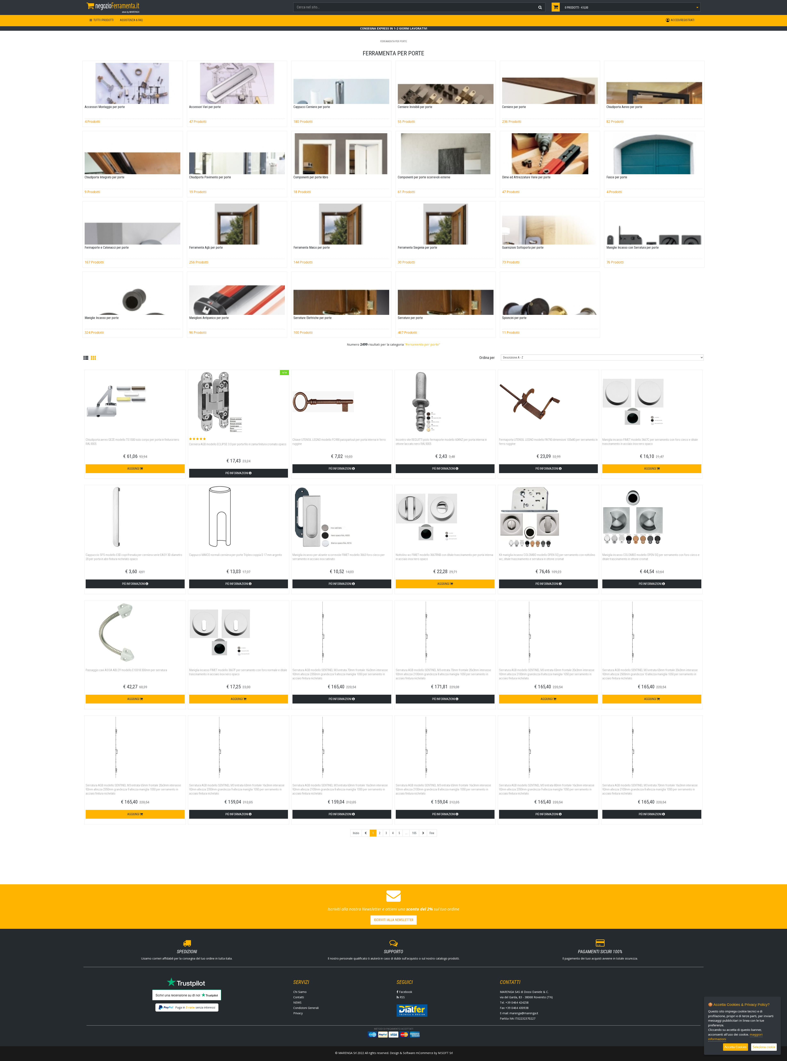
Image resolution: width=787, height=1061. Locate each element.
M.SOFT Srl (445, 1053)
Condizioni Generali (306, 1008)
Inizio (356, 833)
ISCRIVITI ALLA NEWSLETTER (393, 920)
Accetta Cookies (735, 1047)
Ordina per (487, 357)
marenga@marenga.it (524, 1013)
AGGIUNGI (133, 468)
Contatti (298, 997)
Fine (432, 833)
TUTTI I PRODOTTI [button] (103, 20)
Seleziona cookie (764, 1047)
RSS (402, 997)
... (406, 833)
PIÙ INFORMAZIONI (237, 473)
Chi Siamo (300, 992)
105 (414, 833)
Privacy (298, 1013)
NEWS (297, 1002)
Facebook (405, 992)
